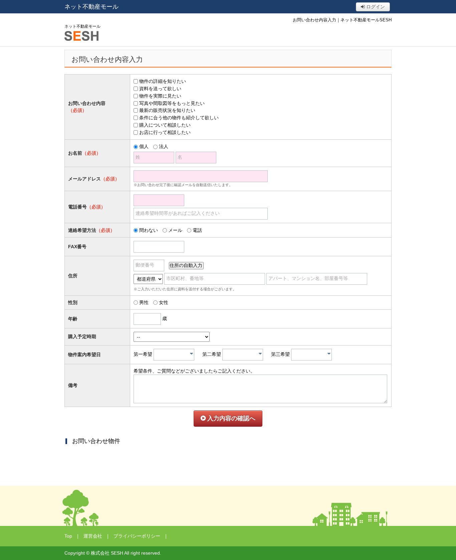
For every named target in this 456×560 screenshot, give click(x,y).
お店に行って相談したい (165, 132)
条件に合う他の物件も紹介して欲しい (179, 117)
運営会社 (92, 536)
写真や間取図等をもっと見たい (172, 103)
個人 (144, 146)
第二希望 (211, 354)
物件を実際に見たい (160, 96)
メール (175, 230)
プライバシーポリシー (136, 536)
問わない (148, 230)
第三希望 (280, 354)
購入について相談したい (165, 125)
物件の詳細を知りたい (162, 81)
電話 (197, 230)
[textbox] (176, 355)
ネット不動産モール (91, 6)
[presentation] (191, 353)
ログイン (375, 6)
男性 (144, 302)
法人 (163, 146)
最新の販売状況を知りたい (167, 110)
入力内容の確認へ (230, 418)
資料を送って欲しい (160, 88)
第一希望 (143, 354)
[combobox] (174, 355)
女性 (163, 302)
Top (68, 536)
